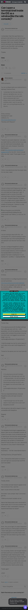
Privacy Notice (8, 307)
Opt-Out (23, 311)
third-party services (17, 309)
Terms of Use (20, 307)
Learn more (23, 300)
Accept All (14, 314)
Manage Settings (14, 316)
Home (7, 2)
